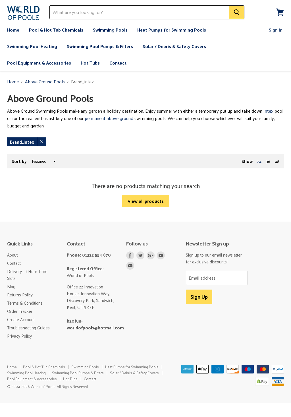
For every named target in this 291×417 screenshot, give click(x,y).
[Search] (236, 12)
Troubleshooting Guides (28, 327)
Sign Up (199, 296)
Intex (268, 111)
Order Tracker (19, 311)
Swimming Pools (110, 30)
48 (277, 161)
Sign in (275, 30)
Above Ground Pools (45, 81)
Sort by (19, 161)
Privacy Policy (19, 336)
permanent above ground (109, 118)
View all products (146, 201)
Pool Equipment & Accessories (39, 63)
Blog (11, 286)
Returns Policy (20, 294)
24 (259, 161)
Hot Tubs (90, 63)
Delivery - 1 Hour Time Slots (27, 274)
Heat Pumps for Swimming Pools (171, 30)
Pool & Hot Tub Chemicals (56, 30)
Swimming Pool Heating (32, 46)
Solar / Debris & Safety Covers (174, 46)
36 (268, 161)
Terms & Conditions (25, 303)
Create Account (21, 319)
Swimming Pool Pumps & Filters (100, 46)
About (12, 255)
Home (13, 30)
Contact (117, 63)
